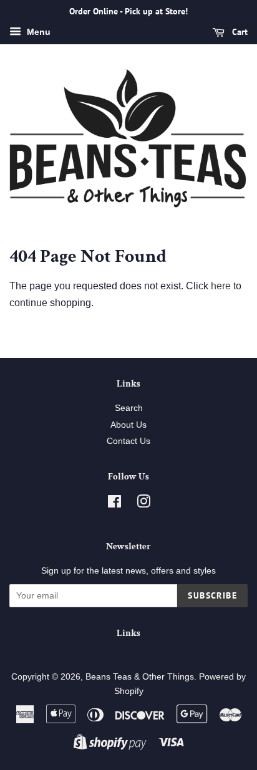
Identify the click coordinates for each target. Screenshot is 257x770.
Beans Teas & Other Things (139, 676)
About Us (128, 425)
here (221, 286)
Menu (37, 32)
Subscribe (212, 595)
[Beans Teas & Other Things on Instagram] (143, 504)
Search (129, 408)
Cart (239, 31)
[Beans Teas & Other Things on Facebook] (114, 504)
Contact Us (128, 441)
